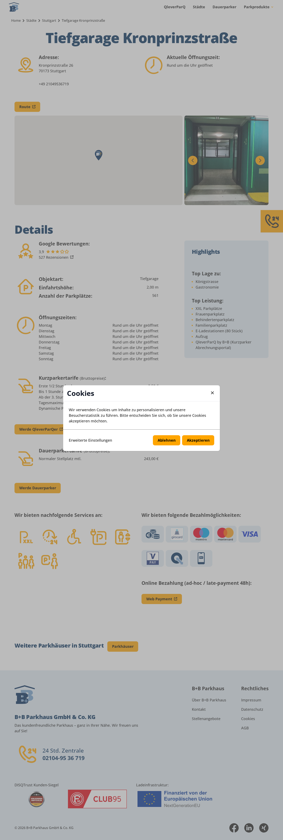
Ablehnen (167, 440)
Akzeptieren (198, 440)
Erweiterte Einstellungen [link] (90, 440)
